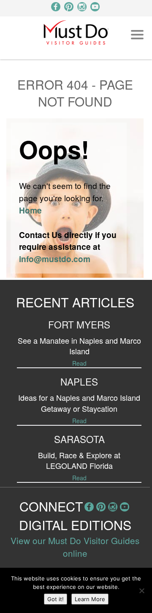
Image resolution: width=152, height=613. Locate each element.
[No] (141, 590)
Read (79, 363)
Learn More (90, 599)
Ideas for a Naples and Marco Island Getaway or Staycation (79, 402)
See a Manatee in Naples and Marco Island (79, 345)
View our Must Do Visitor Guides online (75, 546)
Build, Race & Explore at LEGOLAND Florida (79, 460)
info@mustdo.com (54, 259)
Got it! (55, 599)
